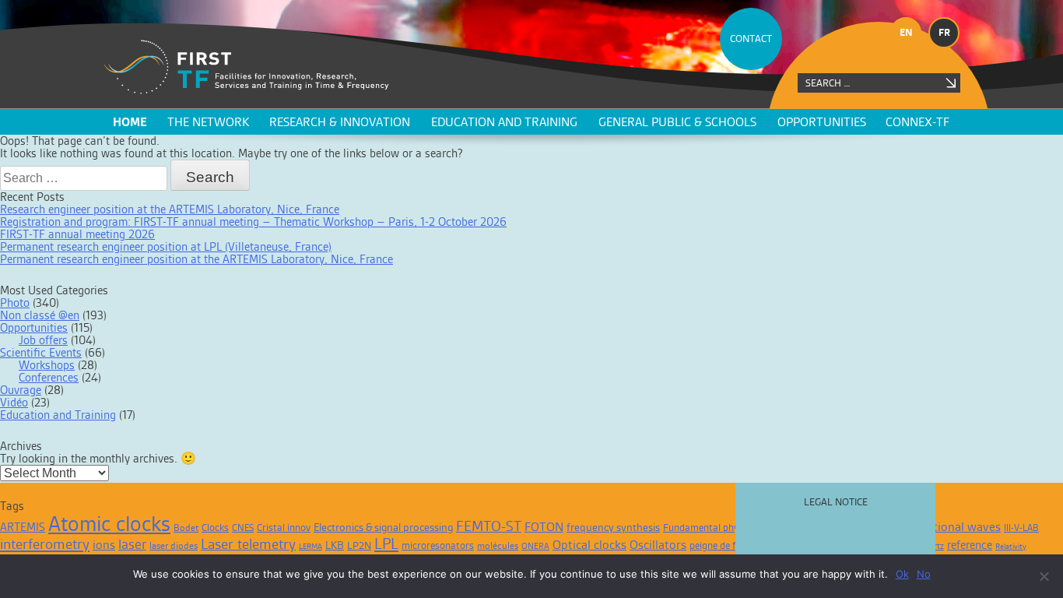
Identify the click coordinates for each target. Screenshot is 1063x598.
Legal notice (836, 502)
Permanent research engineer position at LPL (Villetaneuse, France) (166, 246)
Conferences (49, 377)
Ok (902, 574)
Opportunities (821, 121)
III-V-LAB (1021, 527)
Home (130, 121)
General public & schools (677, 121)
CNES (243, 527)
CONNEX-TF (917, 121)
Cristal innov (283, 527)
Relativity (1010, 546)
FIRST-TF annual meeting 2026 (77, 234)
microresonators (438, 545)
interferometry (44, 544)
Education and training (504, 121)
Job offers (43, 339)
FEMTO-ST (488, 526)
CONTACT (751, 38)
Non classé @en (39, 315)
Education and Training (58, 414)
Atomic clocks (109, 524)
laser (132, 544)
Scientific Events (41, 352)
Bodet (186, 527)
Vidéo (14, 402)
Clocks (215, 527)
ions (104, 544)
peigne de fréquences (734, 545)
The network (208, 121)
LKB (334, 545)
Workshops (47, 364)
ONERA (535, 545)
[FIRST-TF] (246, 67)
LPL (386, 543)
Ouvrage (20, 389)
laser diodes (173, 545)
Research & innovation (339, 121)
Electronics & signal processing (383, 527)
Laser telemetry (248, 544)
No (924, 574)
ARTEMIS (22, 526)
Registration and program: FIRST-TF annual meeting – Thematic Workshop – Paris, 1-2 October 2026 (253, 221)
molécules (497, 545)
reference (969, 544)
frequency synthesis (613, 527)
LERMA (310, 546)
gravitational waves (948, 526)
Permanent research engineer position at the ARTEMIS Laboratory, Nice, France (196, 259)
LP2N (359, 545)
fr (944, 32)
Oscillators (658, 544)
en (906, 32)
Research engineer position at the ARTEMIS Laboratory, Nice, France (169, 209)
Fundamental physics (709, 527)
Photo (15, 302)
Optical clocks (589, 544)
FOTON (543, 526)
